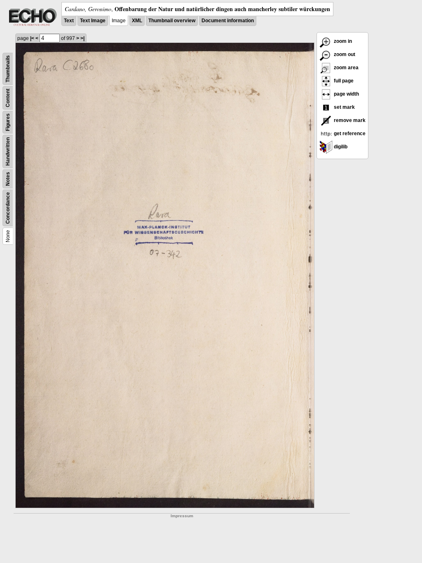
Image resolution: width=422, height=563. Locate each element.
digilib (340, 147)
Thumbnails (8, 68)
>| (82, 38)
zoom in (342, 41)
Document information (228, 20)
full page (343, 81)
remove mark (349, 120)
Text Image (93, 20)
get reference (349, 133)
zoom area (346, 67)
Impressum (182, 516)
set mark (344, 107)
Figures (8, 122)
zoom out (344, 54)
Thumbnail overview (171, 20)
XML (137, 20)
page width (346, 94)
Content (8, 98)
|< (32, 38)
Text (69, 20)
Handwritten (8, 151)
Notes (8, 179)
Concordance (8, 208)
